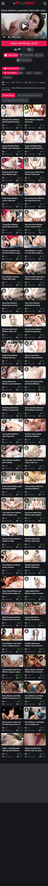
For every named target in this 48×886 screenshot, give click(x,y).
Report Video (28, 55)
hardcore (7, 77)
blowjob (37, 73)
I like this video (15, 49)
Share (41, 55)
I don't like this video (19, 49)
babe (28, 73)
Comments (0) (26, 60)
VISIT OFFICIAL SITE (24, 43)
